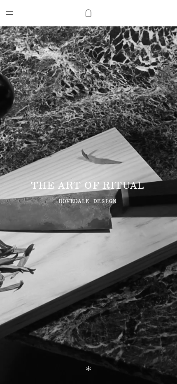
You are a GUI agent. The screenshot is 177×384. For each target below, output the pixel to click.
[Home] (88, 13)
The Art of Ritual (88, 185)
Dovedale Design (88, 201)
